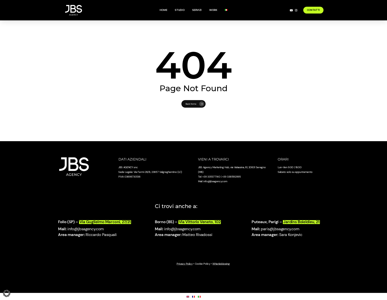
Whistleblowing (221, 263)
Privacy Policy (184, 263)
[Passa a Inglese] (188, 296)
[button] (6, 293)
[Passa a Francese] (193, 296)
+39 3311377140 (211, 176)
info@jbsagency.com (215, 181)
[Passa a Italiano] (199, 296)
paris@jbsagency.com (280, 228)
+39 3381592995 (231, 176)
